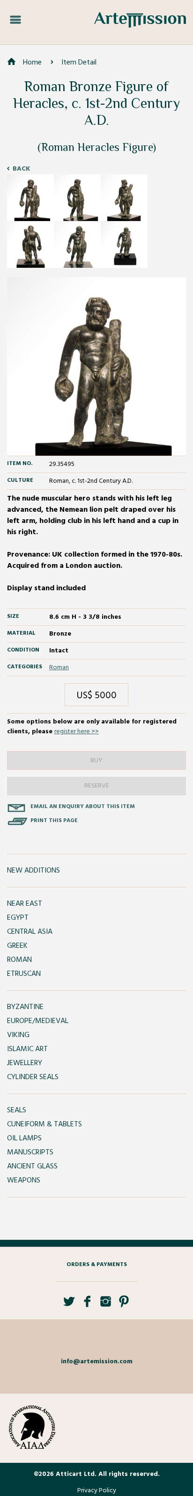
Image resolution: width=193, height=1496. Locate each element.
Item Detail (78, 63)
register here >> (76, 731)
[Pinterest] (124, 1305)
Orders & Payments (97, 1264)
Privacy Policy (96, 1490)
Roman (59, 667)
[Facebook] (87, 1305)
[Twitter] (69, 1305)
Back (21, 169)
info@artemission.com (97, 1361)
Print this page (54, 820)
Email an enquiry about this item (82, 806)
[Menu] (15, 20)
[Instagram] (105, 1305)
